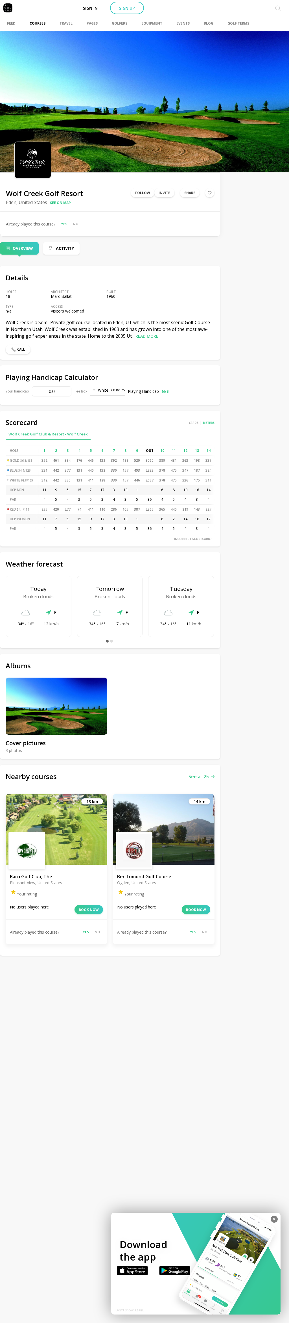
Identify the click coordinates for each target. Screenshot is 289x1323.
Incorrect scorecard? (193, 539)
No (75, 224)
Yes (64, 224)
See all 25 (199, 776)
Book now (89, 909)
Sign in (90, 8)
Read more (146, 336)
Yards (193, 423)
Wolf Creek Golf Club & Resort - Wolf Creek (48, 434)
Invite (164, 192)
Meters (208, 423)
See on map (60, 202)
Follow (142, 192)
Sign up (127, 8)
